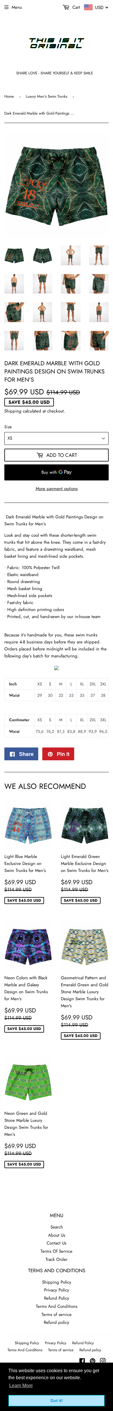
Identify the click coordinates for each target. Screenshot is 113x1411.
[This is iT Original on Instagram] (103, 1362)
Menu (17, 7)
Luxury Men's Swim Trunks (46, 96)
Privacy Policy (56, 1290)
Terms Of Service (56, 1251)
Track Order (56, 1259)
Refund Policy (56, 1298)
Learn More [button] (21, 1385)
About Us (56, 1235)
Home (9, 96)
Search (56, 1227)
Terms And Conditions (56, 1306)
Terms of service (56, 1314)
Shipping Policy (56, 1282)
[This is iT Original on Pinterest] (93, 1362)
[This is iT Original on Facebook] (82, 1362)
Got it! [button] (56, 1400)
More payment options (57, 488)
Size (8, 427)
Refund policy (56, 1322)
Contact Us (56, 1243)
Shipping (12, 411)
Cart (75, 7)
